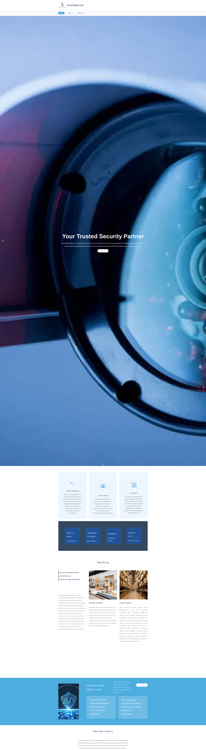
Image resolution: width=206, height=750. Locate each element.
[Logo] (62, 5)
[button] (3, 241)
